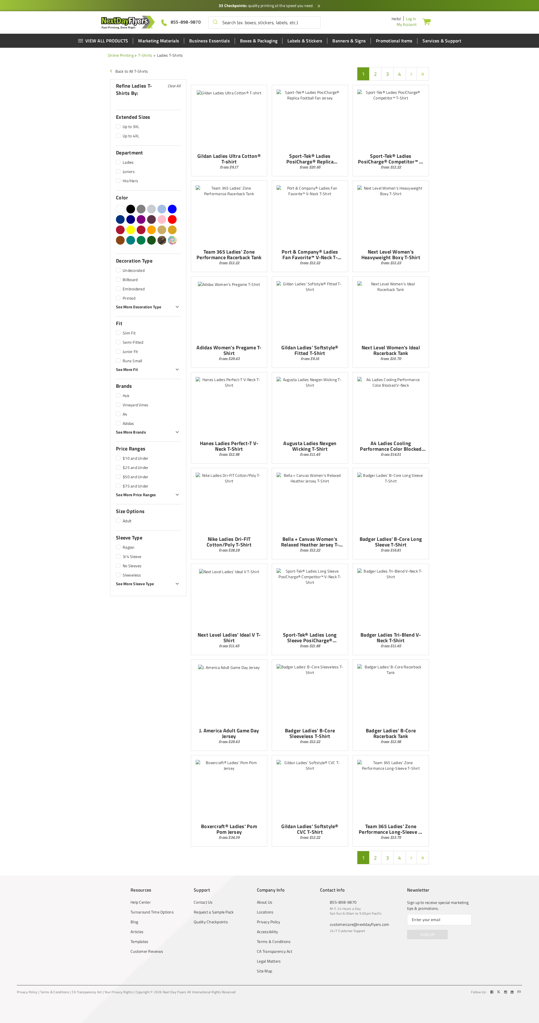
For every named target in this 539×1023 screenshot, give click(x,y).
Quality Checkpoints (211, 922)
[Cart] (426, 21)
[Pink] (161, 219)
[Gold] (172, 229)
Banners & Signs (349, 40)
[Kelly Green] (141, 240)
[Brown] (120, 240)
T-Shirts (145, 55)
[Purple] (141, 219)
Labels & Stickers (304, 40)
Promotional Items (394, 40)
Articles (137, 932)
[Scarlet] (141, 229)
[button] (215, 22)
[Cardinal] (151, 219)
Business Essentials (209, 40)
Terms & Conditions (274, 941)
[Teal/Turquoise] (130, 240)
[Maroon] (120, 229)
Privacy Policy (268, 922)
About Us (264, 902)
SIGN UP (427, 934)
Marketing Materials (158, 40)
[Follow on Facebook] (492, 992)
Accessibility (267, 932)
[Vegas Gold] (161, 229)
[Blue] (172, 209)
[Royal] (120, 219)
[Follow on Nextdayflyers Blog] (519, 992)
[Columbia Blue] (161, 209)
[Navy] (130, 219)
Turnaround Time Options (152, 912)
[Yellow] (130, 229)
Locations (265, 912)
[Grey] (141, 209)
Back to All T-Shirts (131, 71)
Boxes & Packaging (258, 40)
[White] (120, 209)
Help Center (141, 902)
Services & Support (441, 40)
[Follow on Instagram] (506, 992)
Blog (134, 922)
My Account (407, 24)
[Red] (172, 219)
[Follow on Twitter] (499, 992)
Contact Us (203, 902)
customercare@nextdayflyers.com (359, 924)
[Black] (130, 209)
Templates (139, 941)
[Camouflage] (161, 240)
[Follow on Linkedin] (512, 992)
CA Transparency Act (274, 951)
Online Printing (121, 55)
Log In (411, 19)
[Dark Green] (151, 240)
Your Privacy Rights (118, 992)
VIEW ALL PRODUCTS (106, 40)
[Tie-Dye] (172, 240)
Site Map (264, 971)
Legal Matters (269, 961)
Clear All (174, 86)
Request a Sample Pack (214, 912)
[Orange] (151, 229)
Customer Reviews (147, 951)
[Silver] (151, 209)
